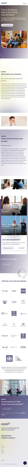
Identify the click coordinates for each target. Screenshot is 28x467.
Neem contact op (7, 408)
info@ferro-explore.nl (8, 438)
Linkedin (3, 460)
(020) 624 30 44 (6, 435)
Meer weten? (21, 248)
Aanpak (2, 451)
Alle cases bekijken (6, 264)
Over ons (3, 447)
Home (2, 445)
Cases (2, 449)
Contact (2, 453)
